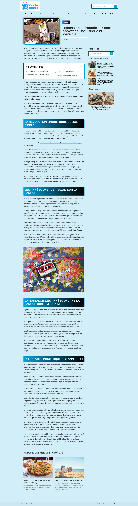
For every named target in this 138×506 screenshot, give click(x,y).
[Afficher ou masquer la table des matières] (62, 67)
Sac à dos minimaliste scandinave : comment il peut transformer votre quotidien (105, 65)
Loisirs (26, 476)
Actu (66, 22)
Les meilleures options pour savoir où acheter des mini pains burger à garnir (105, 82)
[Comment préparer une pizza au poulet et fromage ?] (38, 467)
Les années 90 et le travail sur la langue (39, 74)
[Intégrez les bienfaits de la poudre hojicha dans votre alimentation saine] (92, 73)
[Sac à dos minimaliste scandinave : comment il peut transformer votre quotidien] (92, 64)
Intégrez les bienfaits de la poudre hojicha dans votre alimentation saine (105, 74)
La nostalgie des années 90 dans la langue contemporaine (68, 72)
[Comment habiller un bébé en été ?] (69, 467)
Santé (98, 70)
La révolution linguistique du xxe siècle (38, 71)
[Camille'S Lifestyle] (30, 6)
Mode (98, 61)
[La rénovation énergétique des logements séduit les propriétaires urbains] (101, 98)
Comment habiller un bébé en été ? (69, 480)
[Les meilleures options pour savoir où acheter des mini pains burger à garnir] (92, 81)
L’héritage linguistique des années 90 (67, 75)
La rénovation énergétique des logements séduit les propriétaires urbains (101, 107)
